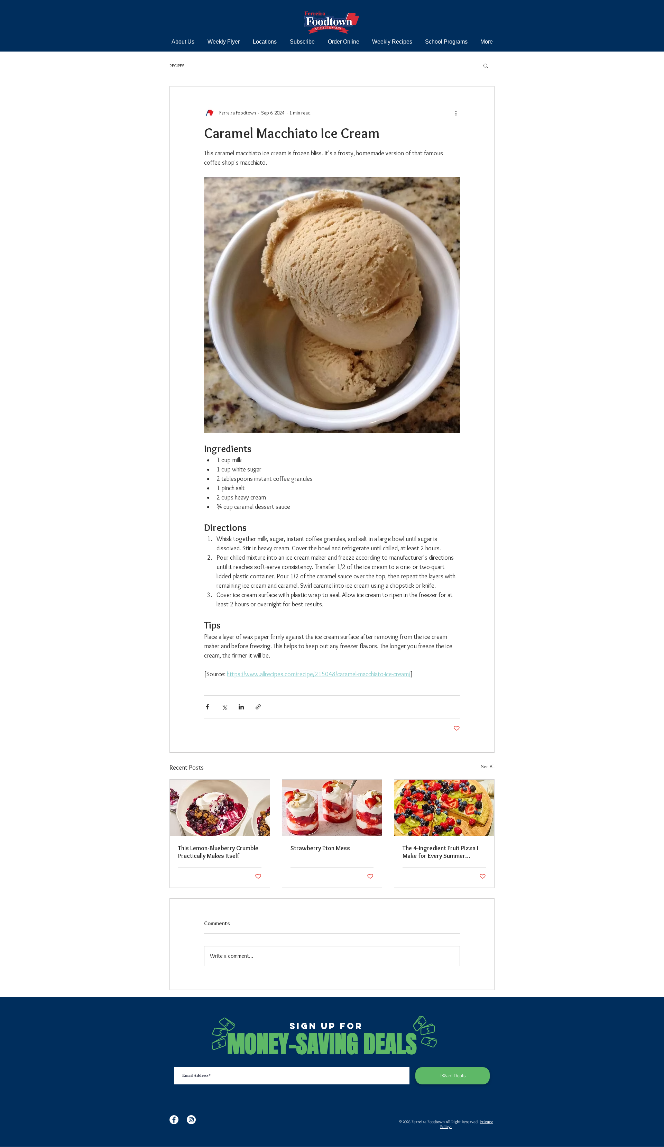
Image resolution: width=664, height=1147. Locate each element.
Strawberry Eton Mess (320, 848)
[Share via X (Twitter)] (224, 707)
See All (488, 766)
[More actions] (456, 113)
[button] (485, 65)
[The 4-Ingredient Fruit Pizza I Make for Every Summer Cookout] (444, 808)
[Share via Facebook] (207, 707)
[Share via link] (258, 707)
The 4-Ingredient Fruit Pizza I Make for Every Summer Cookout (440, 852)
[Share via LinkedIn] (241, 707)
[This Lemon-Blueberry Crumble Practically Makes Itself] (220, 808)
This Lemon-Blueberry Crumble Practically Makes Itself (218, 852)
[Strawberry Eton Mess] (332, 808)
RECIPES (177, 65)
